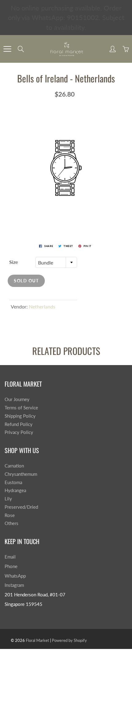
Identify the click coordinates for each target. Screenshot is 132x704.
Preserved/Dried (21, 507)
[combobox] (56, 262)
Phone (11, 566)
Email (10, 556)
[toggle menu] (7, 49)
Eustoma (13, 482)
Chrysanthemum (21, 474)
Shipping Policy (20, 416)
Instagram (14, 585)
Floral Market (37, 640)
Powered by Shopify (69, 640)
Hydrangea (15, 490)
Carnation (14, 465)
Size (13, 262)
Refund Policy (19, 424)
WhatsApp (15, 576)
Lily (8, 498)
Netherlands (42, 306)
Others (11, 523)
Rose (10, 515)
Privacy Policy (19, 432)
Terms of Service (21, 407)
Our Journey (17, 399)
